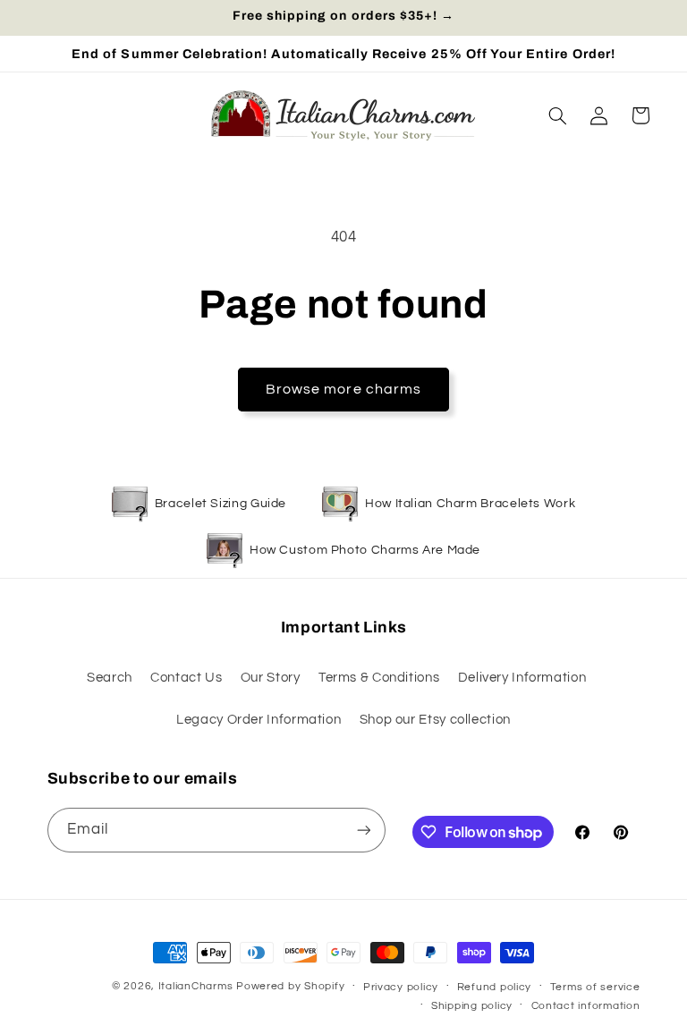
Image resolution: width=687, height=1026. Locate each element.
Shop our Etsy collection (435, 719)
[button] (557, 115)
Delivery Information (522, 677)
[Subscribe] (363, 830)
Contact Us (186, 677)
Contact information (585, 1006)
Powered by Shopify (290, 986)
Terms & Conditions (378, 677)
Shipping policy (472, 1006)
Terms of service (595, 987)
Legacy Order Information (258, 719)
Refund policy (494, 987)
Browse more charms (343, 389)
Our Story (271, 677)
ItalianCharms (195, 986)
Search (109, 677)
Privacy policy (400, 987)
